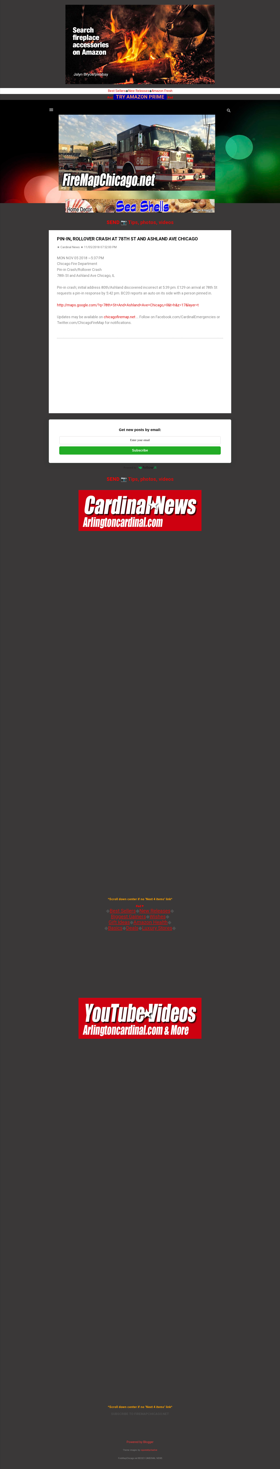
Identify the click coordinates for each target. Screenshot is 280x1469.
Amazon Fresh (162, 91)
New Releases (138, 91)
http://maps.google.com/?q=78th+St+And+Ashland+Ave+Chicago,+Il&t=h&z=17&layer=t (128, 305)
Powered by (130, 467)
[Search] (228, 111)
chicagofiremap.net (119, 317)
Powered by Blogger (140, 1442)
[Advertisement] (140, 375)
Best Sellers (117, 91)
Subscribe (140, 450)
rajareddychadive (149, 1450)
